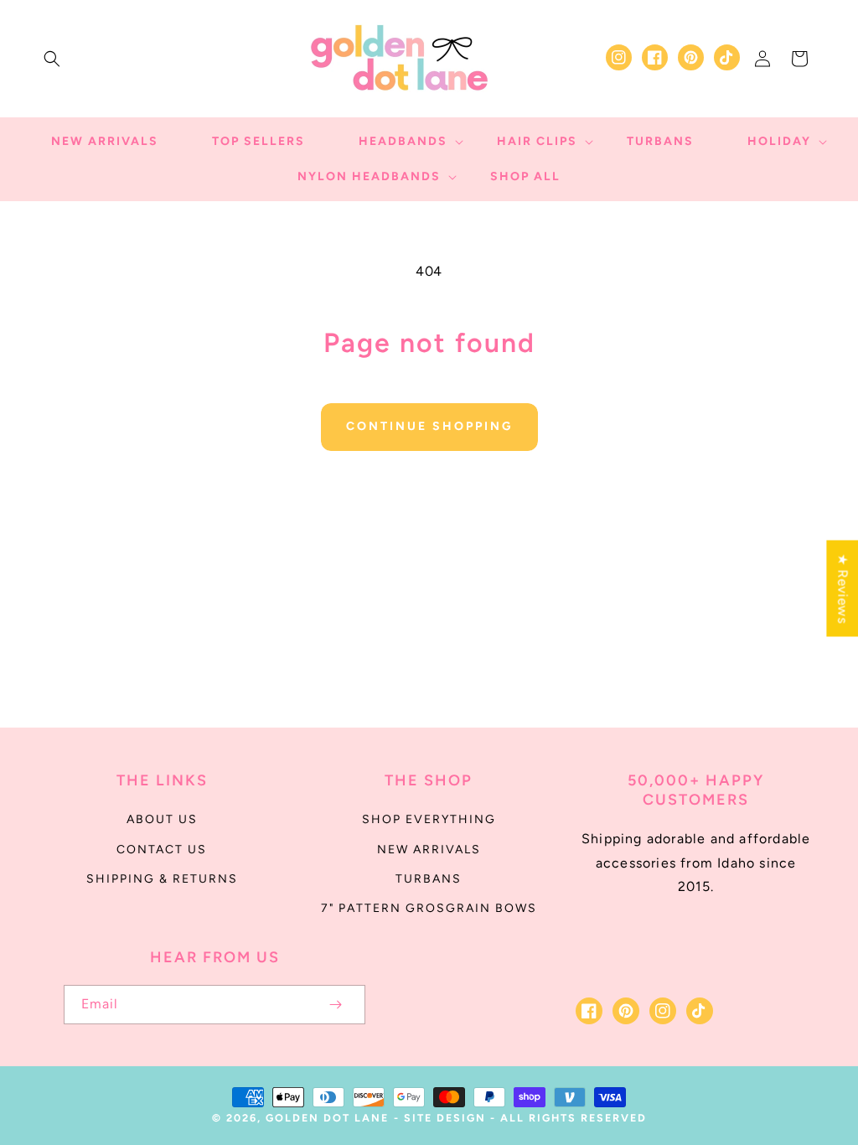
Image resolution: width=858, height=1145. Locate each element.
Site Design (445, 1117)
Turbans (428, 879)
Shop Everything (429, 819)
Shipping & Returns (162, 879)
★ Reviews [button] (842, 588)
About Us (162, 819)
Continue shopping (429, 426)
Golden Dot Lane (327, 1117)
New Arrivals (429, 849)
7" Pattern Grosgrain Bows (429, 908)
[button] (52, 58)
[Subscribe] (335, 1004)
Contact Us (161, 849)
